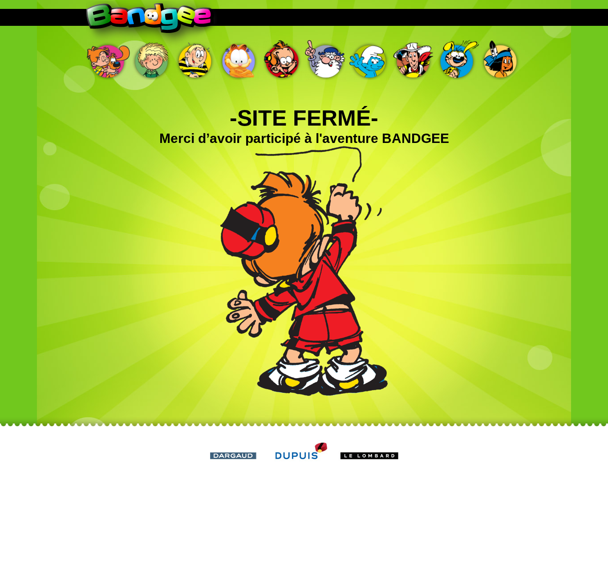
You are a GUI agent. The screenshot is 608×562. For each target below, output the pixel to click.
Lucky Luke (413, 60)
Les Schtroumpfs (370, 60)
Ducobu (195, 60)
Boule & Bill (108, 60)
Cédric (152, 60)
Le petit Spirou (282, 60)
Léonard (326, 60)
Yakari (501, 60)
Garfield (239, 60)
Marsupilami (457, 60)
